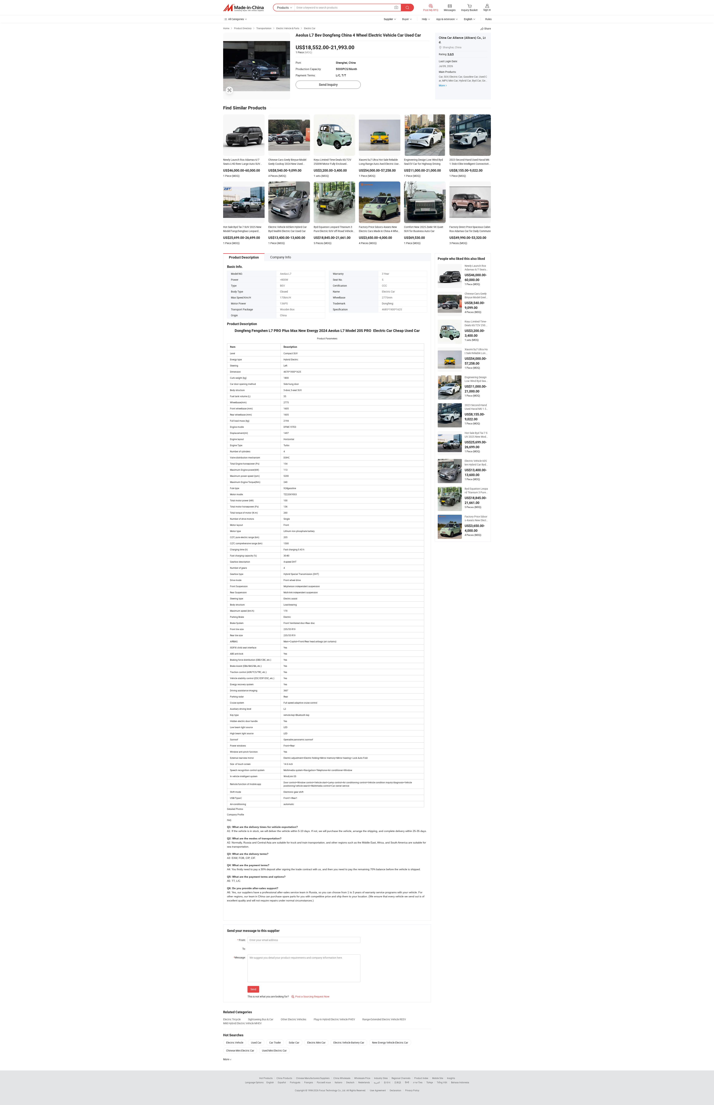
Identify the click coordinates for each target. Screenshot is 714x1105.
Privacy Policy (412, 1090)
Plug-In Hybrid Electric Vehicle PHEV (334, 1019)
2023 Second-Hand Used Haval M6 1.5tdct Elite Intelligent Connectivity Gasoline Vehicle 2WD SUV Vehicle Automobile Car (476, 407)
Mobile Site (437, 1078)
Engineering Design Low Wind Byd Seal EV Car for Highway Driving (476, 379)
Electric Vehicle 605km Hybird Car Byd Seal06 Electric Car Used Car (476, 462)
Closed (284, 291)
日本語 (397, 1082)
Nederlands (364, 1082)
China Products (284, 1078)
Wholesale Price (362, 1078)
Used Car (256, 1042)
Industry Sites (381, 1078)
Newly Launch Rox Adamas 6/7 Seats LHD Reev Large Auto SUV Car (476, 267)
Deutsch (350, 1082)
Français (308, 1082)
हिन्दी (407, 1082)
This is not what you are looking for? (268, 996)
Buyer (405, 19)
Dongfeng (387, 303)
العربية (377, 1082)
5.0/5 (451, 54)
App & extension (445, 19)
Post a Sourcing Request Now (310, 996)
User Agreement (378, 1090)
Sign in (487, 10)
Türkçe (429, 1082)
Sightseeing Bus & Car (260, 1019)
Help (424, 19)
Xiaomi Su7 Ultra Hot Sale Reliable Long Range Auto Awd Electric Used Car (476, 351)
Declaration (395, 1090)
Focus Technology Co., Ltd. (332, 1090)
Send (253, 989)
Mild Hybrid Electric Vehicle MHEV (242, 1023)
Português (295, 1082)
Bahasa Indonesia (460, 1082)
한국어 (387, 1082)
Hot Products (266, 1078)
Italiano (338, 1082)
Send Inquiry (328, 85)
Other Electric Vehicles (293, 1019)
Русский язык (324, 1082)
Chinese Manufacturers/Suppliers (312, 1078)
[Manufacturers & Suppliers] (243, 8)
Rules (488, 19)
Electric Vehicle (234, 1042)
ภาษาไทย (417, 1082)
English (270, 1082)
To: (244, 948)
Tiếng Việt (442, 1082)
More (442, 85)
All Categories (236, 19)
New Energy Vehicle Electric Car (390, 1042)
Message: (240, 957)
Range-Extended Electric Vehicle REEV (384, 1019)
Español (282, 1082)
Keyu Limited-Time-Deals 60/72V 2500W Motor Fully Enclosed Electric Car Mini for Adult (476, 323)
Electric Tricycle (232, 1019)
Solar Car (294, 1042)
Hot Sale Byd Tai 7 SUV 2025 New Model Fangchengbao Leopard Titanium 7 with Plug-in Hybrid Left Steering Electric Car (476, 435)
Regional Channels (401, 1078)
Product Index (421, 1078)
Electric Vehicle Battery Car (348, 1042)
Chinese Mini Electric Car (240, 1050)
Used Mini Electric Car (274, 1050)
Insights (451, 1078)
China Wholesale (341, 1078)
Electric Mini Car (316, 1042)
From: (241, 940)
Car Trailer (275, 1042)
